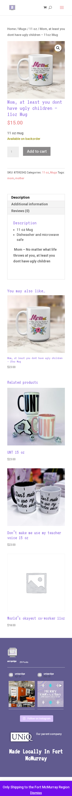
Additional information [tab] (29, 204)
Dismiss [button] (36, 793)
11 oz (33, 29)
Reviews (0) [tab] (20, 211)
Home (11, 29)
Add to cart (37, 151)
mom (10, 178)
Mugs (22, 29)
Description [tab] (20, 197)
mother (19, 178)
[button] (58, 48)
